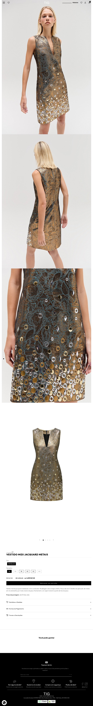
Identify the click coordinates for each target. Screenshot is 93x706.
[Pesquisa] (70, 3)
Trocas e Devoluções (15, 615)
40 (27, 571)
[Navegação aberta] (3, 3)
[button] (12, 552)
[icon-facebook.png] (82, 685)
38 (21, 571)
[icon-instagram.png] (86, 685)
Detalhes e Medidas (15, 602)
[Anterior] (39, 539)
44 (39, 571)
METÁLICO (11, 564)
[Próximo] (53, 539)
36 (15, 571)
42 (33, 571)
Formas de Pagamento (16, 609)
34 (9, 571)
